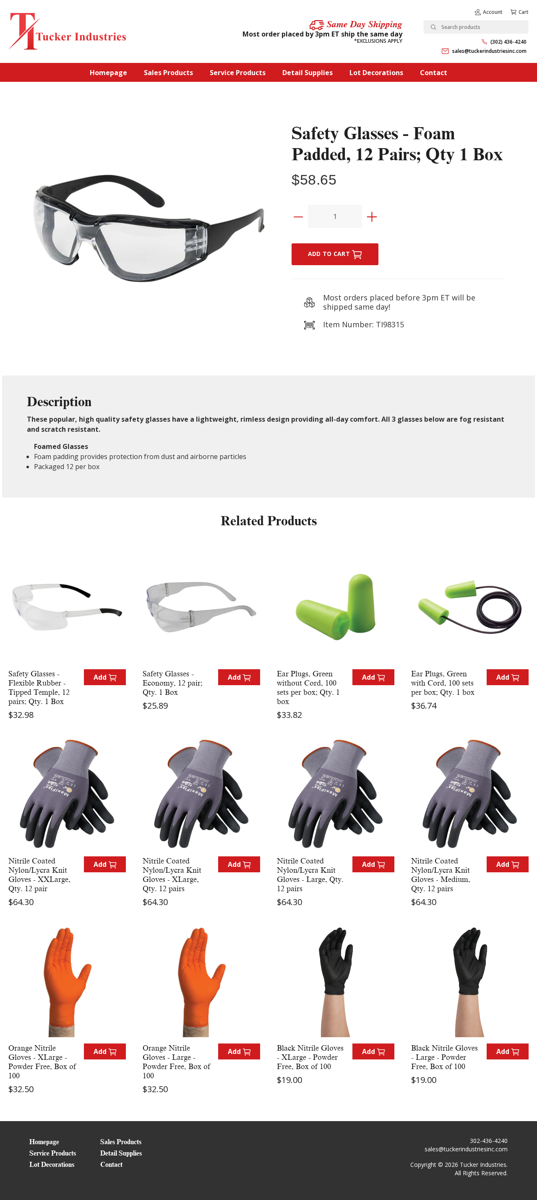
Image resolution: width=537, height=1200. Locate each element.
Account (493, 12)
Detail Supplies (307, 72)
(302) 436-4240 (508, 41)
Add (101, 677)
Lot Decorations (376, 72)
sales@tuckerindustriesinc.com (489, 51)
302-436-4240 (489, 1141)
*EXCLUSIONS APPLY (378, 40)
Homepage (108, 72)
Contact (433, 72)
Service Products (238, 72)
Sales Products (168, 72)
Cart (524, 12)
